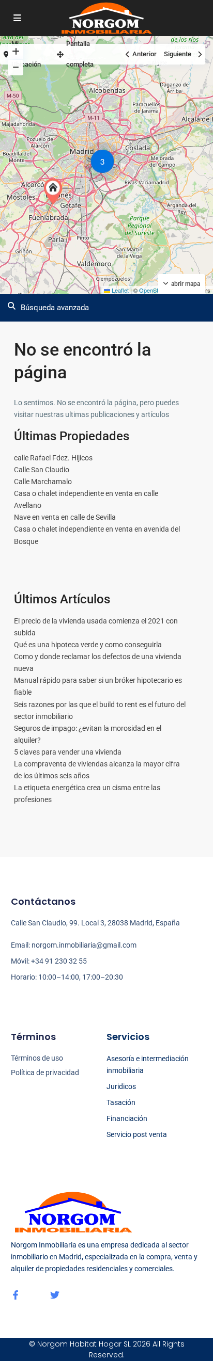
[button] (55, 191)
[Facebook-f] (15, 1295)
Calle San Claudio (41, 470)
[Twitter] (54, 1295)
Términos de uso (37, 1058)
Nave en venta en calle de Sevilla (65, 517)
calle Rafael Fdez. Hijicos (53, 458)
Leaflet (119, 290)
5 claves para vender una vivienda (67, 752)
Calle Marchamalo (43, 481)
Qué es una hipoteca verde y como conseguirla (88, 645)
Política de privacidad (45, 1072)
